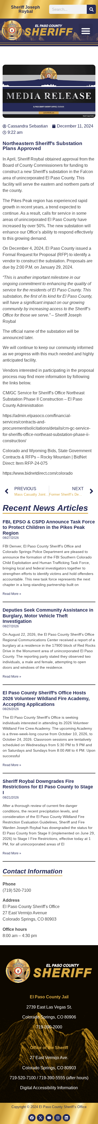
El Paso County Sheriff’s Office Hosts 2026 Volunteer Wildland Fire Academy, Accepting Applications (46, 698)
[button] (86, 31)
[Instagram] (57, 1117)
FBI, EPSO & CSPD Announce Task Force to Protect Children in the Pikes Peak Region (49, 527)
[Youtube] (49, 1117)
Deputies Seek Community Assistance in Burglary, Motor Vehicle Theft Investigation (48, 615)
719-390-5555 (52, 1078)
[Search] (91, 9)
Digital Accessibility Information (49, 1088)
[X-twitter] (40, 1117)
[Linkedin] (66, 1117)
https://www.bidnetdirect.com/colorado (38, 473)
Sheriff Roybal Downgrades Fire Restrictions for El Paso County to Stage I (48, 787)
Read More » (12, 594)
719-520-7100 (23, 1078)
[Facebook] (32, 1117)
